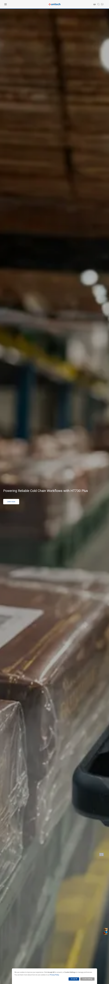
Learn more (11, 506)
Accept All (74, 979)
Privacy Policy (54, 975)
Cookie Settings (87, 979)
